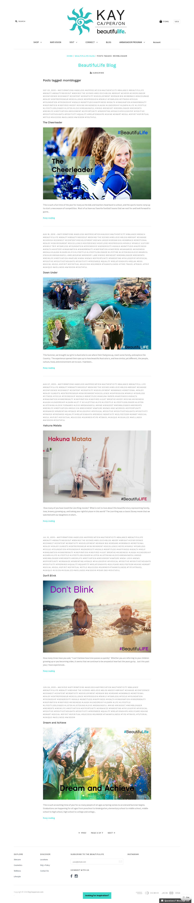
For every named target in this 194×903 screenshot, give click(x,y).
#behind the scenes (83, 93)
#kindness (91, 105)
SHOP (36, 42)
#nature (73, 258)
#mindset (108, 108)
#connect (63, 96)
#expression (91, 99)
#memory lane (90, 255)
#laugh (101, 105)
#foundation (50, 102)
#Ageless (79, 90)
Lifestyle (17, 876)
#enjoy (47, 99)
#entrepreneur (59, 99)
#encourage (142, 96)
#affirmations (66, 90)
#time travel (126, 264)
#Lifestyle (140, 105)
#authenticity (109, 90)
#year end (102, 570)
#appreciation (93, 90)
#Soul (125, 114)
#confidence (50, 96)
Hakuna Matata (52, 425)
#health (111, 102)
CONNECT (90, 42)
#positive (139, 111)
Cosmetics (18, 865)
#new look (126, 558)
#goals (76, 102)
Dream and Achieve (54, 722)
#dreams (114, 543)
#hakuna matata (106, 396)
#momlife (48, 111)
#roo (140, 261)
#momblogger (121, 108)
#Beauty (47, 93)
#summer (96, 264)
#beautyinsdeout (61, 93)
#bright (116, 93)
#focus (134, 99)
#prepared (94, 261)
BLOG (108, 42)
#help (142, 549)
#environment (59, 243)
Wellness (17, 871)
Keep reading (49, 218)
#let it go (79, 402)
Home (70, 56)
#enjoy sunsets (51, 393)
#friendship (65, 102)
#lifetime (113, 252)
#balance (123, 90)
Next (110, 833)
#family (103, 99)
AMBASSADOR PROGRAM (130, 42)
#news (88, 258)
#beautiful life (137, 384)
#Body (115, 540)
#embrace (129, 96)
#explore (102, 243)
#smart (117, 114)
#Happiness (99, 102)
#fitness (124, 99)
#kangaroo (126, 249)
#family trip (49, 246)
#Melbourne (74, 255)
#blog (107, 93)
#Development (102, 96)
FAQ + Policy (45, 865)
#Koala (47, 252)
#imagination (123, 102)
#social (47, 264)
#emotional (140, 240)
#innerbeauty (138, 102)
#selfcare (113, 564)
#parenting (104, 111)
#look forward (64, 405)
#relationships (95, 114)
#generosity (105, 246)
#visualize (123, 417)
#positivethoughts (53, 114)
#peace (115, 111)
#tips (95, 417)
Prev (83, 833)
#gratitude (87, 102)
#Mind (98, 108)
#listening (125, 252)
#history (57, 249)
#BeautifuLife (136, 90)
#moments (136, 108)
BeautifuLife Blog (85, 56)
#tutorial (141, 714)
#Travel (138, 264)
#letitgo (90, 402)
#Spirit (133, 114)
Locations (44, 859)
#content (75, 96)
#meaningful (87, 108)
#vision (57, 570)
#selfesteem (122, 414)
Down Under (50, 272)
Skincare (17, 859)
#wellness (68, 117)
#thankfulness (110, 264)
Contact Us (44, 871)
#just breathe (108, 399)
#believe (99, 93)
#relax (132, 261)
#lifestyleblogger (53, 108)
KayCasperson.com (35, 892)
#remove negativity (103, 414)
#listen (68, 108)
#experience (90, 243)
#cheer (125, 93)
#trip (146, 264)
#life (131, 105)
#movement (74, 111)
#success (56, 117)
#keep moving (77, 105)
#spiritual (143, 114)
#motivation (61, 111)
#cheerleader (137, 93)
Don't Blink (49, 575)
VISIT (72, 42)
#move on (73, 408)
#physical (141, 258)
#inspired (63, 105)
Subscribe (98, 73)
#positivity (71, 114)
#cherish (48, 240)
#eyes (121, 546)
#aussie (105, 234)
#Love (76, 108)
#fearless (113, 99)
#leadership (113, 105)
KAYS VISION (55, 42)
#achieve (63, 687)
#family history (140, 243)
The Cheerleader (52, 122)
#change (141, 237)
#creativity (87, 96)
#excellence (76, 99)
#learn (124, 105)
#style (46, 117)
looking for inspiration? (97, 895)
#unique (47, 267)
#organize (49, 411)
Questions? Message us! (176, 901)
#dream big (117, 96)
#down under (101, 240)
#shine (108, 114)
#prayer (47, 414)
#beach (141, 234)
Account (157, 42)
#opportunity (89, 111)
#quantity (83, 564)
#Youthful (90, 117)
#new (81, 258)
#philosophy (126, 111)
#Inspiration (50, 105)
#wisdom (79, 117)
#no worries (118, 408)
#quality (82, 114)
